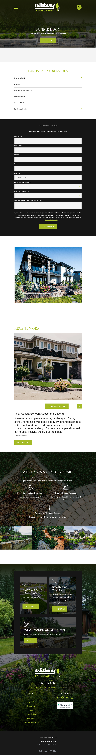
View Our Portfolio (57, 406)
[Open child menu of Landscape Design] (81, 109)
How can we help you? (22, 191)
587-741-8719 (48, 683)
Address (17, 173)
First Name (18, 136)
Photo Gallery (31, 714)
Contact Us (48, 40)
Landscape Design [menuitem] (20, 109)
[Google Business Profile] (72, 697)
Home (31, 698)
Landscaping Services (31, 702)
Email (16, 164)
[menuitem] (39, 745)
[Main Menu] (16, 7)
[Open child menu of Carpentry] (81, 84)
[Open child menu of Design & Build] (81, 78)
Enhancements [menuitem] (19, 97)
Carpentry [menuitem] (17, 84)
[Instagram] (62, 697)
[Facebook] (58, 697)
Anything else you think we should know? (28, 200)
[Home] (47, 7)
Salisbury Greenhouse (31, 722)
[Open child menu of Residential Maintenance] (81, 90)
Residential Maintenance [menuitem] (23, 90)
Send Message (48, 226)
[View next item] (79, 406)
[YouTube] (67, 697)
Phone (16, 155)
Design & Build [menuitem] (19, 78)
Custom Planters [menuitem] (20, 103)
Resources (31, 706)
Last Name (18, 146)
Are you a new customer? (23, 182)
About (31, 710)
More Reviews (23, 442)
